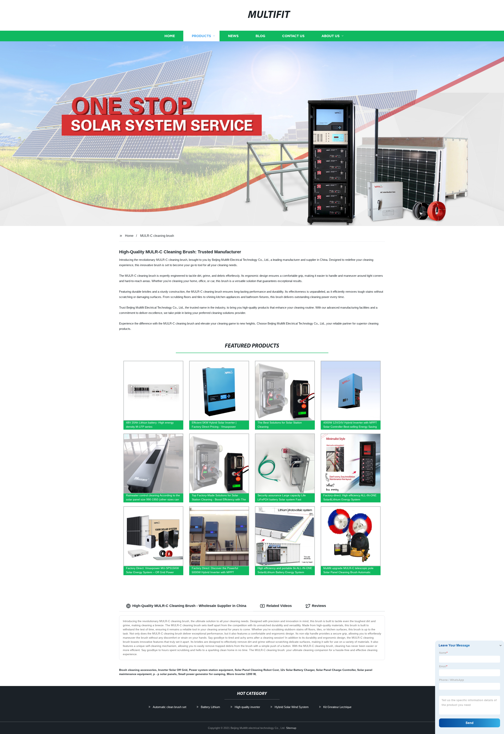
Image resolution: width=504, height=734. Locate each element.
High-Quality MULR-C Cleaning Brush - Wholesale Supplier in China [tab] (189, 606)
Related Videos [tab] (279, 606)
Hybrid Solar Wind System (292, 707)
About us (330, 36)
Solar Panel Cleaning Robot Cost (257, 669)
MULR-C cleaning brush (157, 235)
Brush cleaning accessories (138, 669)
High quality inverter (247, 707)
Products (201, 36)
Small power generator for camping (201, 674)
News (233, 36)
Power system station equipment (211, 669)
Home (169, 36)
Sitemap (291, 727)
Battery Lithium (210, 707)
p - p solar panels (165, 674)
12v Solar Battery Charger (297, 669)
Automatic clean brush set (169, 707)
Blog (260, 36)
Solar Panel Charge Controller (336, 669)
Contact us (293, 36)
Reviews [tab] (319, 606)
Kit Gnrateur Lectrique (337, 707)
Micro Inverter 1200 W (241, 674)
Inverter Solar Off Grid (172, 669)
